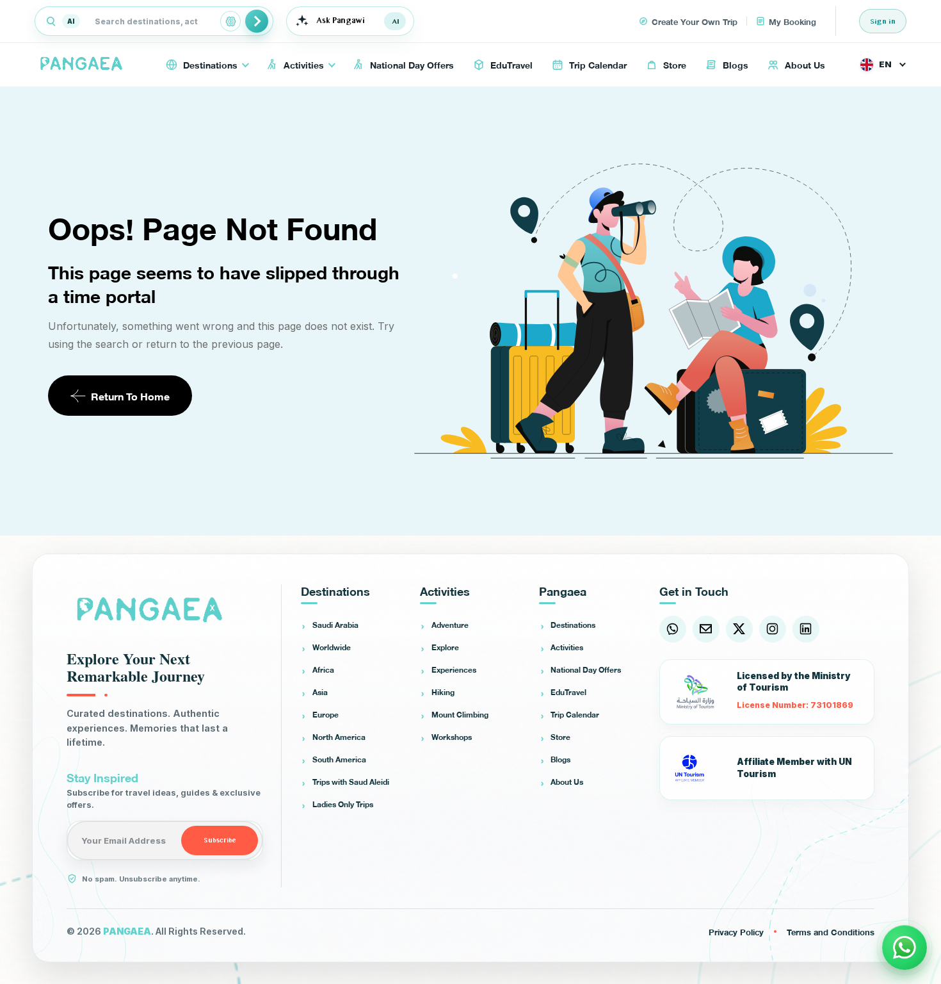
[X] (739, 629)
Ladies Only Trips (342, 804)
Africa (323, 669)
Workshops (451, 736)
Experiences (453, 669)
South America (339, 759)
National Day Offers (586, 669)
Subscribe (220, 840)
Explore (445, 647)
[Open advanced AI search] (230, 21)
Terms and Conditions (830, 931)
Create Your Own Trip (694, 21)
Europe (325, 714)
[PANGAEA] (83, 64)
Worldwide (331, 647)
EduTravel (568, 691)
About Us (567, 781)
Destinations (573, 624)
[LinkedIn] (805, 629)
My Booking (792, 21)
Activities (567, 647)
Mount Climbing (459, 714)
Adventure (450, 624)
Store (560, 736)
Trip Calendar (575, 714)
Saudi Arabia (335, 624)
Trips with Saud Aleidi (350, 781)
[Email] (706, 629)
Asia (320, 691)
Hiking (442, 691)
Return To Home (130, 395)
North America (339, 736)
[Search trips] (256, 21)
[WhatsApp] (672, 629)
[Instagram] (772, 629)
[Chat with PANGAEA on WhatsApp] (904, 947)
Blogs (560, 759)
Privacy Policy (736, 931)
